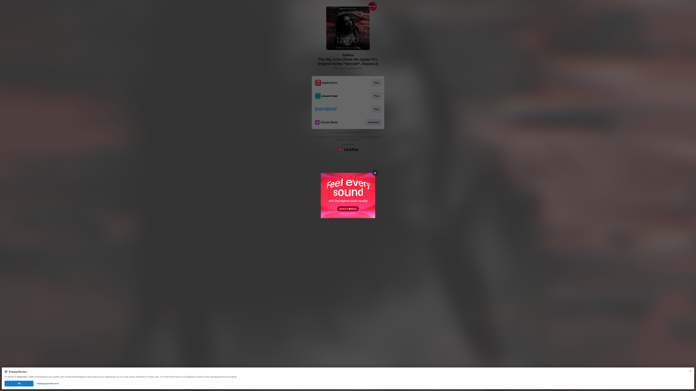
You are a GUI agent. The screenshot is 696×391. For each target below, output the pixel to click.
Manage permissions (48, 383)
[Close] (690, 371)
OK (19, 383)
